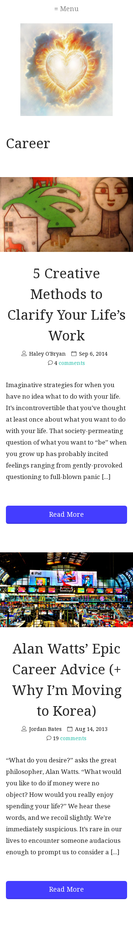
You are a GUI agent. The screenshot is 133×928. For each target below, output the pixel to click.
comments (69, 363)
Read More (66, 514)
